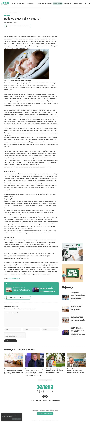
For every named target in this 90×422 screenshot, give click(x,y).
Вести (7, 15)
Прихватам (16, 418)
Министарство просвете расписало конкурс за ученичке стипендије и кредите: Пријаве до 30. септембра (76, 308)
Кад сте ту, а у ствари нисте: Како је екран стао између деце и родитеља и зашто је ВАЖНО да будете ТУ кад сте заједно (78, 319)
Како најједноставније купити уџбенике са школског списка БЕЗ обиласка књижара (54, 370)
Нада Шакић (9, 22)
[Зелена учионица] (5, 3)
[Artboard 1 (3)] (72, 252)
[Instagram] (46, 396)
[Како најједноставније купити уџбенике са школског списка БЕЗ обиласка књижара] (55, 360)
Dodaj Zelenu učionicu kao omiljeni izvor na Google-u (19, 26)
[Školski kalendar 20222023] (72, 273)
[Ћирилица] (86, 3)
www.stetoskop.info (14, 278)
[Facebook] (43, 396)
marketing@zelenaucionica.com (45, 413)
